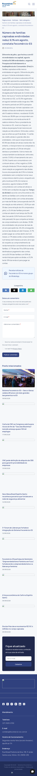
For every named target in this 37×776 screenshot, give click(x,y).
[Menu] (33, 4)
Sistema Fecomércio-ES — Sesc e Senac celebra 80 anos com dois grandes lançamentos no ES (18, 393)
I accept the (13, 349)
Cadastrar (18, 664)
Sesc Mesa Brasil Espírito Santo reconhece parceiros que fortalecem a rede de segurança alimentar (17, 496)
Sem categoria (24, 20)
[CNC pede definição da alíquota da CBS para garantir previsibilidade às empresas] (18, 448)
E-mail (6, 317)
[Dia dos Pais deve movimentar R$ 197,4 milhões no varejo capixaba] (18, 614)
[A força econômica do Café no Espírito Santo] (18, 583)
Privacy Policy (17, 349)
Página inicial (6, 20)
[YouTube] (16, 704)
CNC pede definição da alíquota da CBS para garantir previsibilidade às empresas (17, 462)
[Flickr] (24, 704)
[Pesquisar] (29, 4)
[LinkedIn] (22, 290)
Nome (6, 310)
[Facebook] (5, 290)
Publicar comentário (10, 355)
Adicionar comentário (12, 324)
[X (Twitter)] (14, 290)
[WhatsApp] (31, 290)
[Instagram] (11, 704)
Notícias (15, 20)
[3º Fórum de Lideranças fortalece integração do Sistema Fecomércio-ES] (18, 515)
